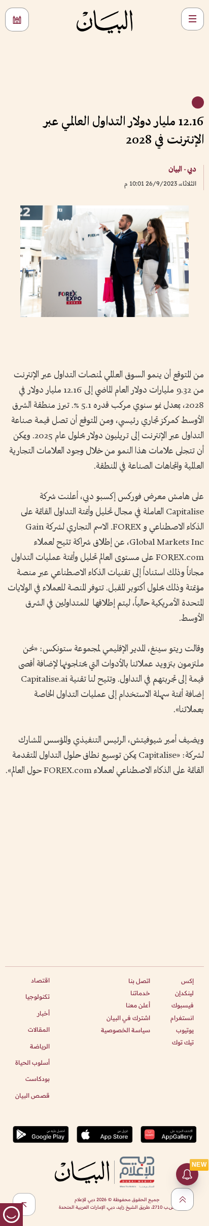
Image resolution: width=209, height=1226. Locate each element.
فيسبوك (182, 1005)
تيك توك (183, 1042)
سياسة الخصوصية (125, 1030)
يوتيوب (185, 1030)
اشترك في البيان (128, 1018)
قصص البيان (32, 1095)
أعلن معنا (138, 1005)
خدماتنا (140, 993)
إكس (187, 981)
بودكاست (37, 1078)
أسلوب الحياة (32, 1062)
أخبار (43, 1013)
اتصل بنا (139, 981)
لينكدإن (184, 993)
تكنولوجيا (37, 996)
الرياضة (40, 1046)
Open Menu (192, 19)
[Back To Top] (182, 1199)
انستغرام (182, 1018)
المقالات (39, 1029)
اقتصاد (40, 980)
